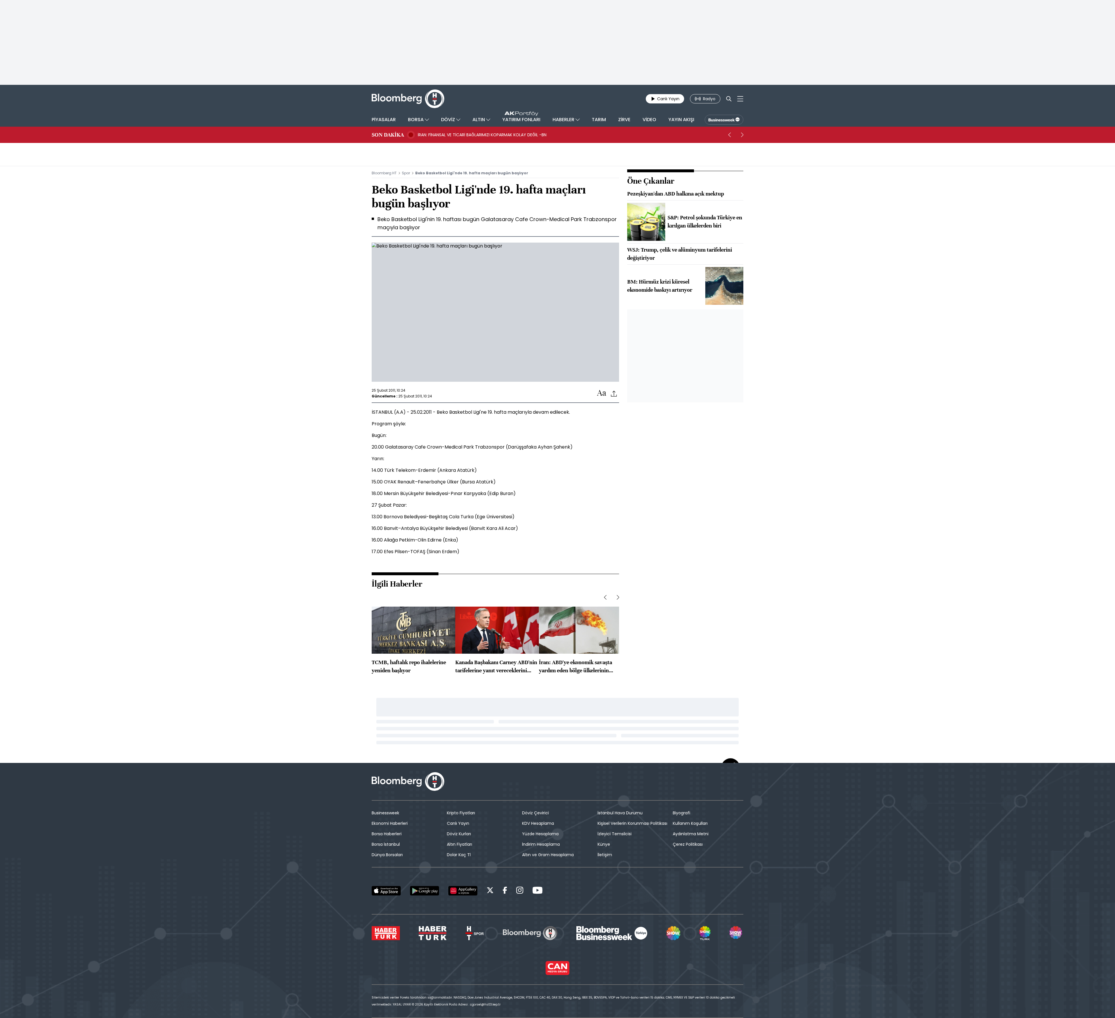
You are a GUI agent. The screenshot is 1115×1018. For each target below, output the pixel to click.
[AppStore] (386, 891)
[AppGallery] (462, 891)
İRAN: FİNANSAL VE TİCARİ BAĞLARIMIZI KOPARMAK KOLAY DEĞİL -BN (482, 135)
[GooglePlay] (424, 891)
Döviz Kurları (459, 834)
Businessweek (385, 813)
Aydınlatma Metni (690, 834)
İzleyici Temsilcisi (615, 834)
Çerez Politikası (688, 844)
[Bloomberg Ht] (530, 933)
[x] (490, 891)
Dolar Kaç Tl (459, 855)
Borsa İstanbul (386, 844)
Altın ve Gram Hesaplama (548, 855)
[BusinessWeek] (724, 120)
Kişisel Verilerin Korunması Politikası (632, 823)
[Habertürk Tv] (433, 933)
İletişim (605, 855)
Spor (406, 173)
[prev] (729, 134)
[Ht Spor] (474, 933)
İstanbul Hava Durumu (620, 813)
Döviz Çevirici (535, 813)
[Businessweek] (611, 933)
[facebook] (505, 891)
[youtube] (537, 891)
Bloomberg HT (384, 173)
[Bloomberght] (408, 98)
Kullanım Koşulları (690, 823)
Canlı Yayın (458, 823)
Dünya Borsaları (387, 855)
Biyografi (681, 813)
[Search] (728, 99)
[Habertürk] (386, 933)
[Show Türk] (704, 933)
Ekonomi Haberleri (390, 823)
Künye (604, 844)
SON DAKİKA (388, 135)
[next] (742, 134)
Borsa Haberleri (387, 834)
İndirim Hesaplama (541, 844)
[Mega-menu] (740, 99)
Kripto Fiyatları (461, 813)
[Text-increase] (601, 393)
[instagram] (519, 891)
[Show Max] (736, 933)
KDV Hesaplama (538, 823)
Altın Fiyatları (459, 844)
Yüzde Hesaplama (540, 834)
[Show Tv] (673, 933)
